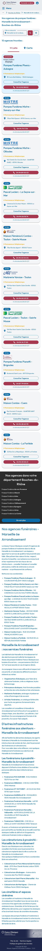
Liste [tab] (14, 48)
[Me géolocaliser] (36, 32)
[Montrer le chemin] (3, 12)
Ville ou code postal (10, 30)
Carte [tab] (29, 48)
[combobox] (16, 33)
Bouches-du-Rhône (14, 13)
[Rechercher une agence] (30, 32)
